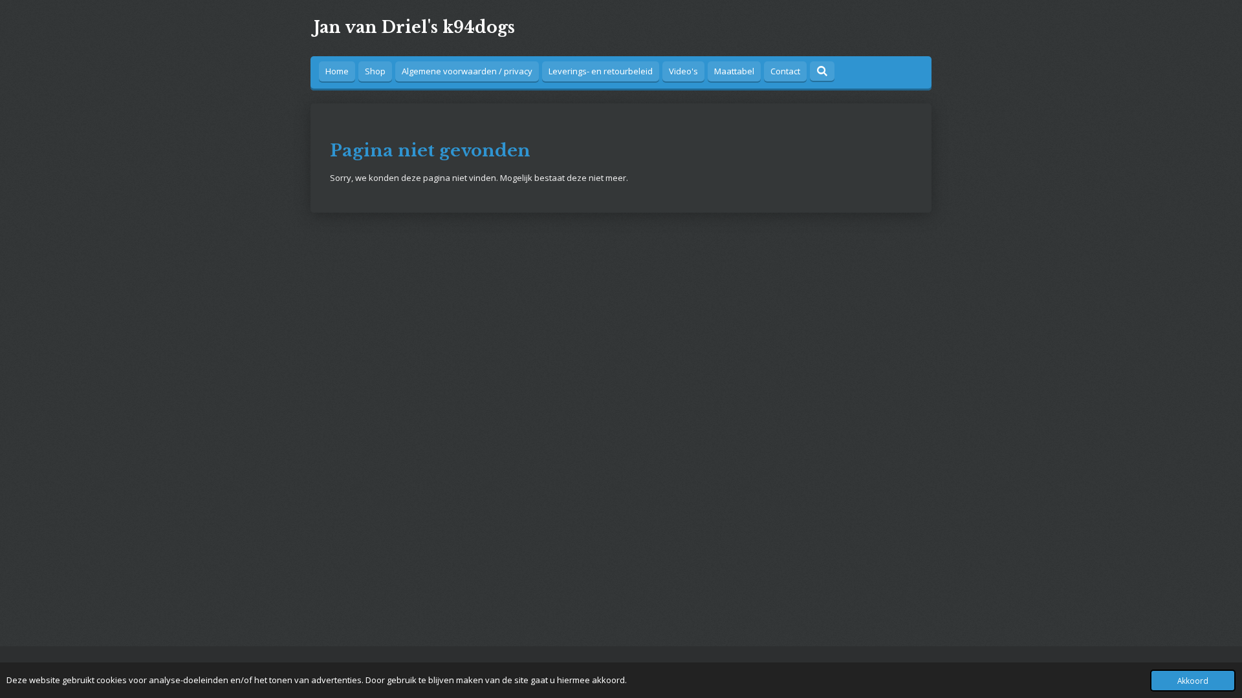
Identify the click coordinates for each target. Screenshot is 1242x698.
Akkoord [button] (1192, 680)
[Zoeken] (822, 71)
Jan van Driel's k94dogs (414, 27)
